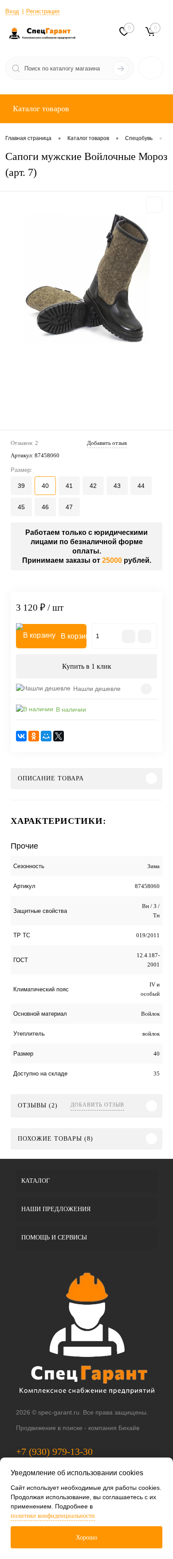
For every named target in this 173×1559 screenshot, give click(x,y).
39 (21, 485)
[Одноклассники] (33, 736)
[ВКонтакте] (21, 736)
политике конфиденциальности (53, 1515)
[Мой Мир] (46, 736)
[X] (58, 736)
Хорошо (86, 1537)
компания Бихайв (113, 1427)
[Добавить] (144, 636)
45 (21, 507)
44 (141, 485)
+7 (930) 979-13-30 (54, 1451)
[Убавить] (128, 636)
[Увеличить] (86, 278)
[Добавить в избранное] (154, 205)
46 (45, 507)
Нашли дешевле (97, 688)
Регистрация (42, 11)
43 (117, 485)
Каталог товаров (40, 108)
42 (93, 485)
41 (69, 485)
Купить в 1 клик (86, 666)
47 (69, 507)
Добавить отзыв (97, 1105)
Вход (12, 11)
